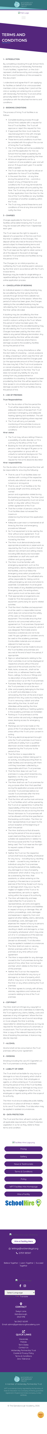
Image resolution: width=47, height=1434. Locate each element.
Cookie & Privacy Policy (23, 1353)
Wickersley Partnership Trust (23, 1350)
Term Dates (23, 1345)
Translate (24, 1296)
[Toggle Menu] (24, 17)
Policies (23, 1342)
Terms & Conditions (23, 1356)
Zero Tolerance (23, 1359)
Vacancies (23, 1339)
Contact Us (23, 1347)
